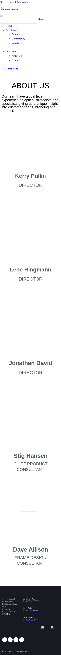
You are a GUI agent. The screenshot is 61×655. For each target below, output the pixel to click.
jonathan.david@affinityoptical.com (38, 604)
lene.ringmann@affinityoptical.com (37, 622)
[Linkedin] (4, 639)
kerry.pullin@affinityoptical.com (36, 613)
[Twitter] (21, 639)
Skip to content (8, 2)
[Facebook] (10, 639)
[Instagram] (15, 639)
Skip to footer (24, 2)
